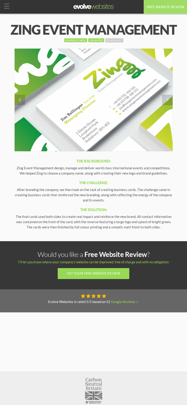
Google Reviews (123, 302)
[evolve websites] (93, 6)
